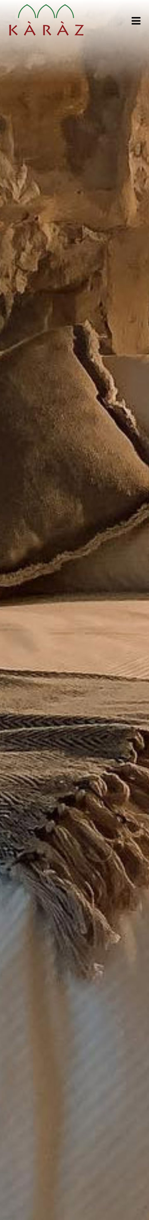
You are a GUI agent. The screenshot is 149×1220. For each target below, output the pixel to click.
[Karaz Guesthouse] (46, 20)
